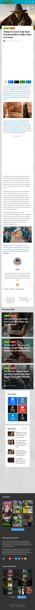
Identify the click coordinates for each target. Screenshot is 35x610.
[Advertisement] (17, 60)
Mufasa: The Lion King (20, 123)
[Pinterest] (22, 558)
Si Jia (7, 41)
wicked (12, 289)
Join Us (24, 606)
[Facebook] (3, 558)
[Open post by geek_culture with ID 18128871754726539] (28, 507)
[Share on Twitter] (16, 81)
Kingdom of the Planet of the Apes (12, 125)
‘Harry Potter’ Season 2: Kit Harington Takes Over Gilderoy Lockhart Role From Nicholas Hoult (21, 444)
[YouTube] (10, 558)
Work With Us (19, 606)
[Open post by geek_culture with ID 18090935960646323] (7, 520)
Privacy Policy (12, 606)
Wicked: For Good (20, 289)
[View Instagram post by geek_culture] (11, 512)
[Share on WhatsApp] (22, 81)
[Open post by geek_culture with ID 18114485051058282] (17, 520)
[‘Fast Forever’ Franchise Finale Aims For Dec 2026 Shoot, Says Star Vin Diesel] (17, 324)
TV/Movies (12, 28)
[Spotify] (25, 558)
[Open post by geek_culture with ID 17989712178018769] (28, 520)
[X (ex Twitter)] (13, 558)
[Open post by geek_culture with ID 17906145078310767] (7, 507)
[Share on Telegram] (28, 81)
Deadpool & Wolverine (17, 131)
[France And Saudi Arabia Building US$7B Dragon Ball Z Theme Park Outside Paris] (11, 452)
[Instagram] (7, 558)
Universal (6, 289)
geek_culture (7, 501)
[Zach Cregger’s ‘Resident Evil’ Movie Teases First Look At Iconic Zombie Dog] (11, 460)
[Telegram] (19, 558)
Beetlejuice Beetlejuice (8, 123)
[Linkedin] (16, 558)
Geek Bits (6, 28)
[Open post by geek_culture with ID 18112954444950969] (17, 507)
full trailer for (18, 88)
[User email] (17, 284)
